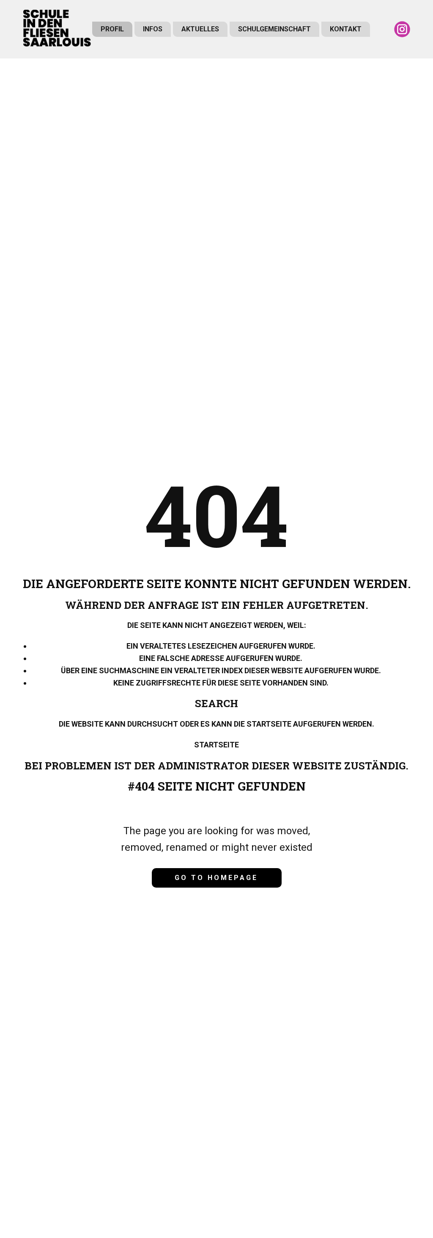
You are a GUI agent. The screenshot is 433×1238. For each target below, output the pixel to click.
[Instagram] (402, 29)
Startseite (216, 744)
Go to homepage (216, 878)
